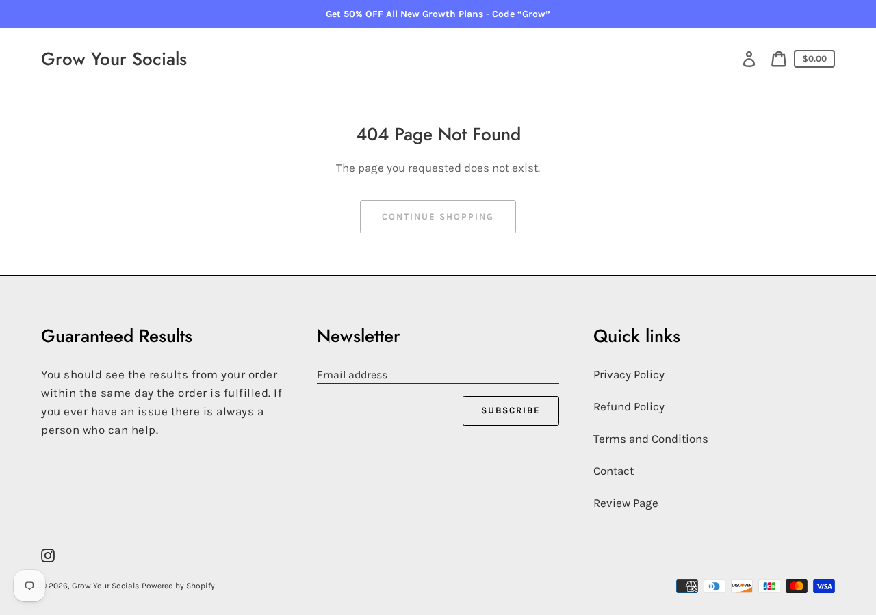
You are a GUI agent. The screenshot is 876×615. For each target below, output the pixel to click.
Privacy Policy (629, 374)
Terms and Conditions (650, 438)
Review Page (625, 503)
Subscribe (511, 410)
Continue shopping (437, 216)
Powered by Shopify (178, 585)
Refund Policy (629, 406)
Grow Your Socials (114, 59)
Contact (613, 470)
